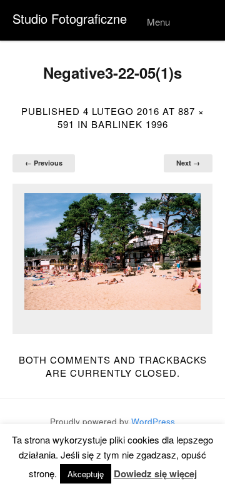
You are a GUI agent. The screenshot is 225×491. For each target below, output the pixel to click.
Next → (188, 162)
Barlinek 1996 (129, 124)
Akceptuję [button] (86, 474)
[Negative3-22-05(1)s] (112, 251)
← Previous (43, 162)
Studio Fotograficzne (69, 18)
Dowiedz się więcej (155, 473)
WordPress (153, 421)
